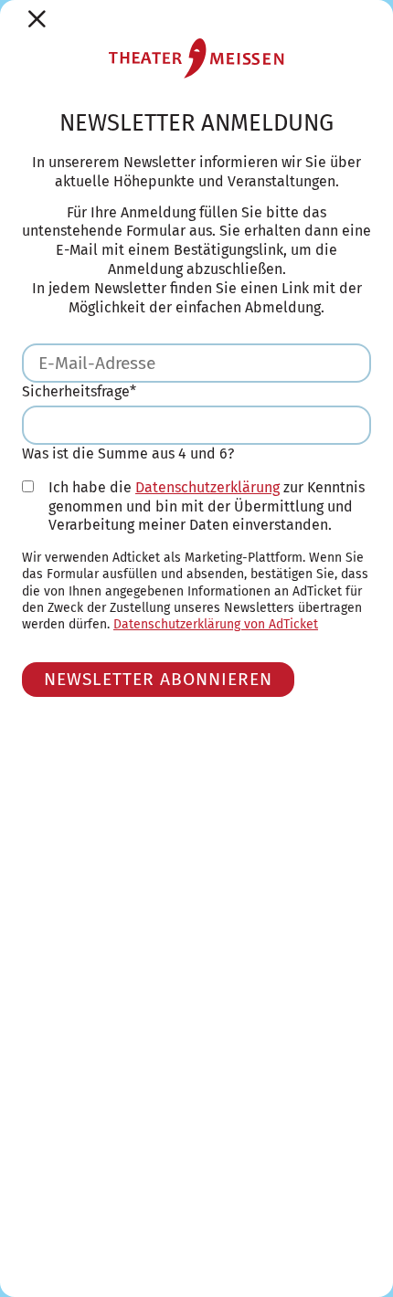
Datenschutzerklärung (207, 487)
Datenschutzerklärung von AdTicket (215, 624)
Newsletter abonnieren (158, 679)
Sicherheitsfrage (79, 391)
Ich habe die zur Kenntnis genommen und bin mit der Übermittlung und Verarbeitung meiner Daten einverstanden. (206, 506)
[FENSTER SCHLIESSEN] (37, 19)
